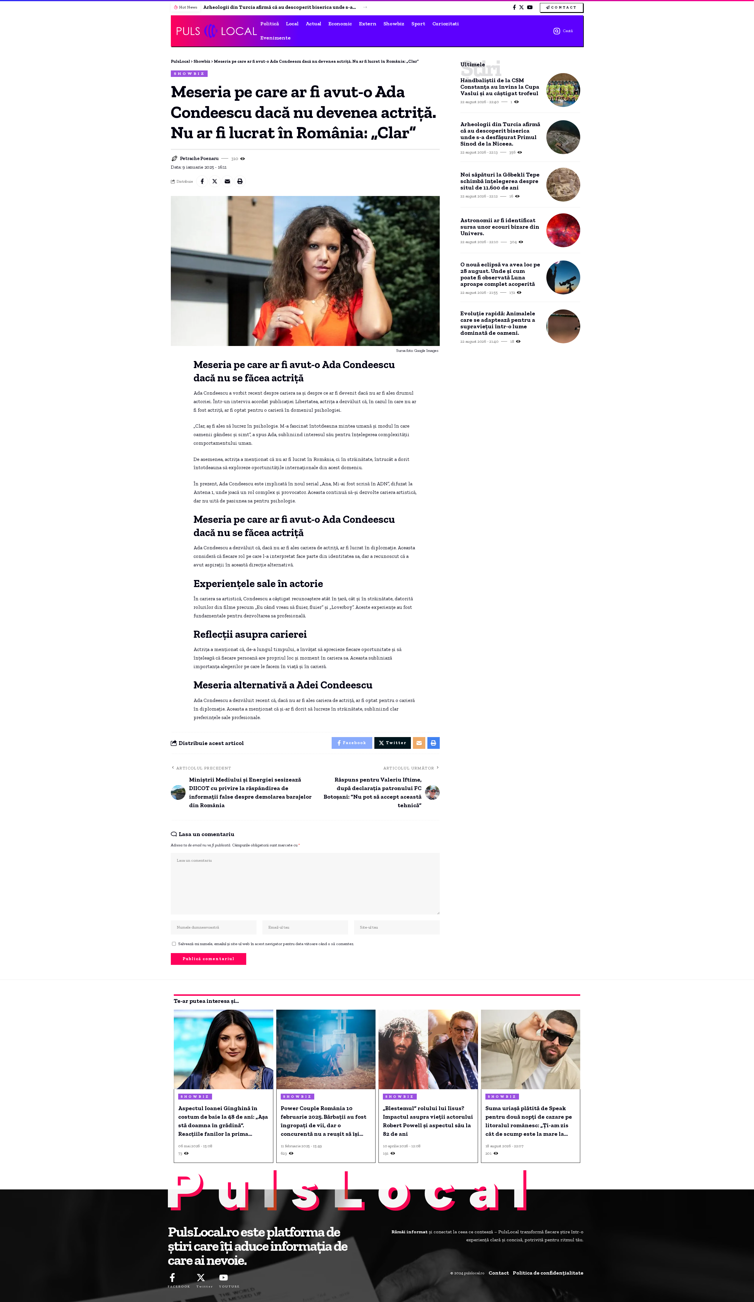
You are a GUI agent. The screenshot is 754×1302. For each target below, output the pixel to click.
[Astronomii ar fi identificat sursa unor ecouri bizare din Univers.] (563, 230)
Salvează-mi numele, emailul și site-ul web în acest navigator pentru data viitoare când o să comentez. (266, 943)
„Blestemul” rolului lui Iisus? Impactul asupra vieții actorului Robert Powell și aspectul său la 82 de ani (428, 1121)
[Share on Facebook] (202, 181)
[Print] (240, 181)
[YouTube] (529, 7)
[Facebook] (514, 7)
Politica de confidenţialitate (548, 1273)
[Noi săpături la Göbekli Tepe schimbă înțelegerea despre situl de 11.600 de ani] (563, 185)
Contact (499, 1273)
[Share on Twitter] (215, 181)
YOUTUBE (229, 1286)
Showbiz (189, 73)
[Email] (227, 181)
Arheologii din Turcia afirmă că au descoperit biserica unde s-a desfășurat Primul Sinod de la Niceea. (279, 7)
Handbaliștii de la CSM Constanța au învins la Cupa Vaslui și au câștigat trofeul (499, 86)
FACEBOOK (179, 1286)
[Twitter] (521, 7)
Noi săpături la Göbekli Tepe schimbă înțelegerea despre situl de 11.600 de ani (500, 181)
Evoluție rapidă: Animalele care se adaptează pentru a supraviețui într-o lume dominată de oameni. (497, 323)
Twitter (204, 1286)
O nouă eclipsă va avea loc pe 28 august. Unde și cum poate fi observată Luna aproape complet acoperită (500, 274)
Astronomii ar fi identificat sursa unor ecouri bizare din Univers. (499, 226)
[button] (365, 7)
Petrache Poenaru (199, 158)
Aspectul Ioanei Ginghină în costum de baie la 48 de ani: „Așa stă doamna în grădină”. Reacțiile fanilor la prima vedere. (223, 1121)
